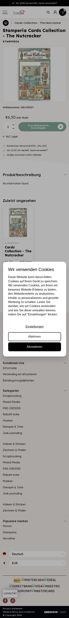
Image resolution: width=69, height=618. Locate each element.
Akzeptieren (34, 346)
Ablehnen (34, 336)
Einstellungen (35, 326)
